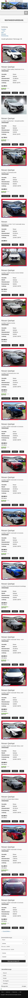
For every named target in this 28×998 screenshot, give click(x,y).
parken (22, 92)
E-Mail (4, 975)
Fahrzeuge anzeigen (13, 961)
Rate (2, 32)
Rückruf (5, 973)
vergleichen (15, 92)
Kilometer (3, 34)
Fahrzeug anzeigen (5, 92)
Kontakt (4, 978)
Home (2, 992)
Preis (4, 31)
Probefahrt (5, 983)
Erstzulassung (4, 35)
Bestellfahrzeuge (6, 969)
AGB (20, 992)
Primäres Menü (26, 13)
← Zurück (3, 931)
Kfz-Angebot (6, 980)
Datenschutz (14, 992)
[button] (25, 940)
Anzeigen (24, 986)
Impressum (8, 992)
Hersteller (3, 29)
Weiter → (9, 931)
